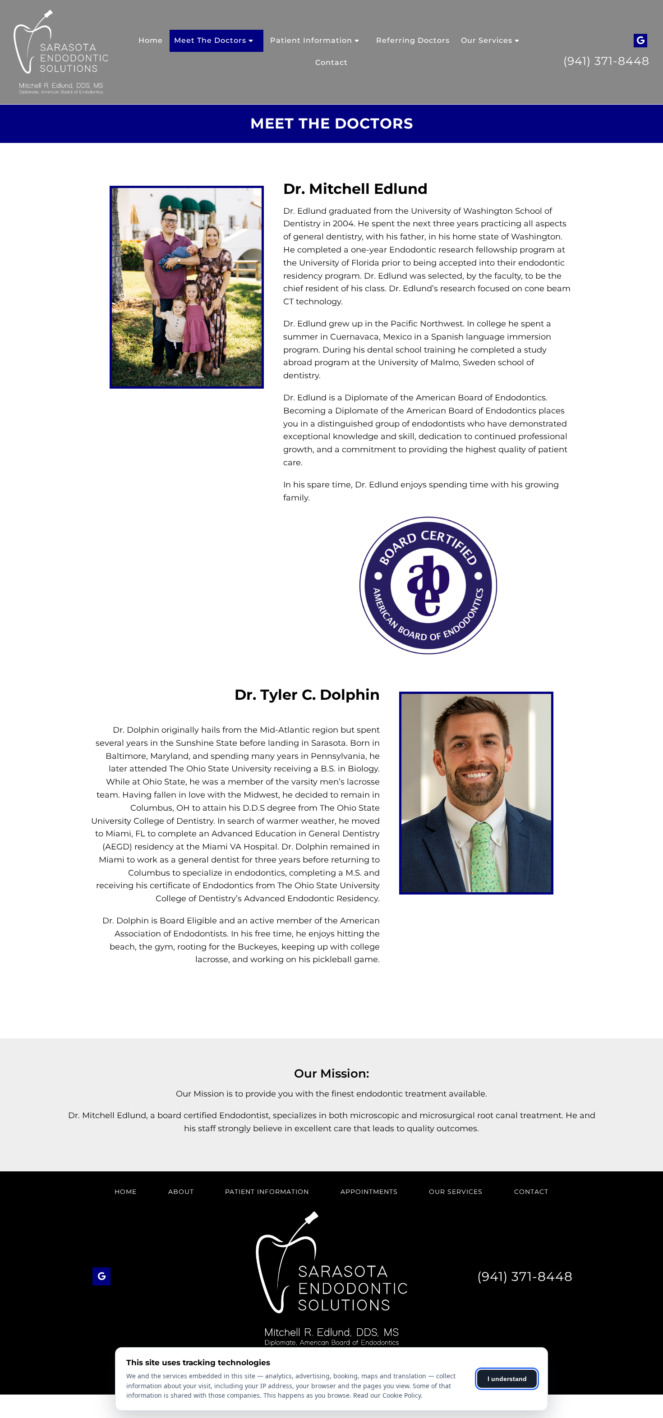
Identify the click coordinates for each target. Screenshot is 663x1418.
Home (150, 40)
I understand (507, 1378)
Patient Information (311, 40)
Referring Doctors (413, 40)
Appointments (369, 1192)
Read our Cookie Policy (387, 1395)
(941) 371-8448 (606, 61)
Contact (331, 62)
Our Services (486, 40)
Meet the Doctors (210, 40)
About (181, 1192)
